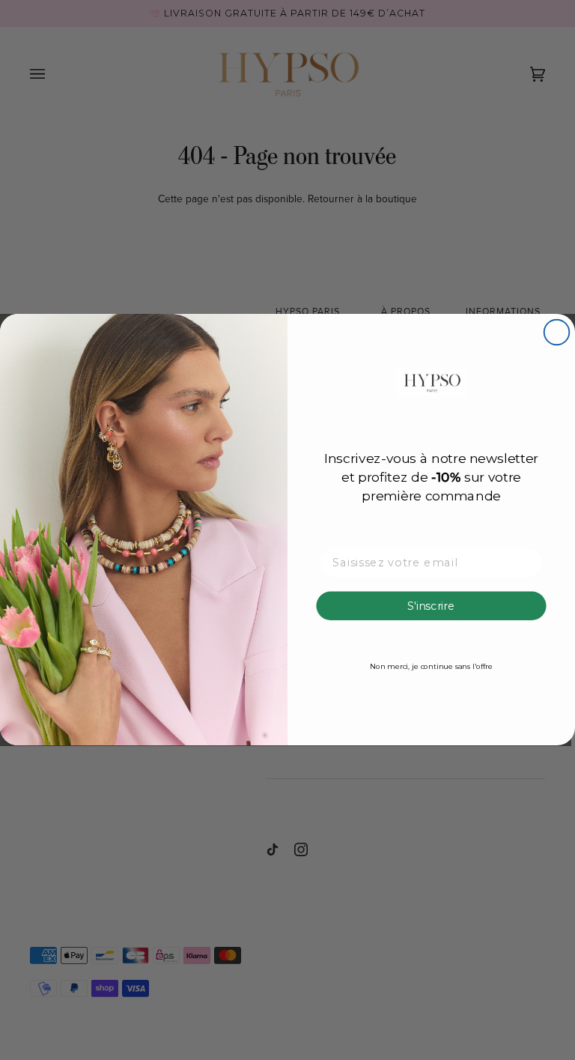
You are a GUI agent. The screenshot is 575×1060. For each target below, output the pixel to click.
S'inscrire (430, 606)
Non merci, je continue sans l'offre (431, 666)
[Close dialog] (557, 332)
